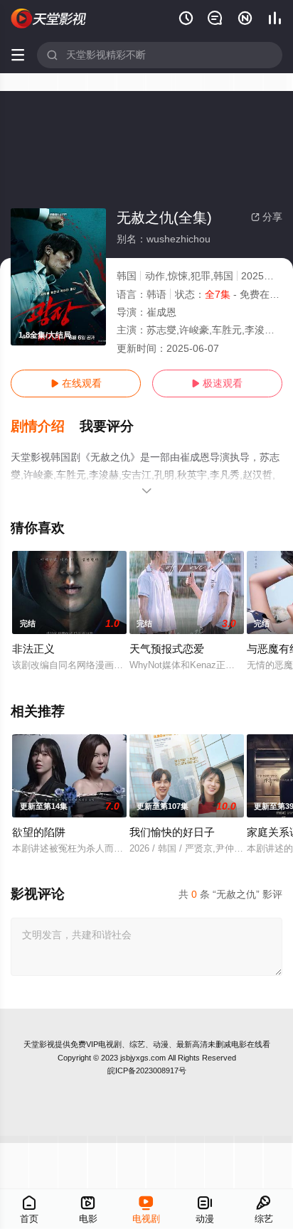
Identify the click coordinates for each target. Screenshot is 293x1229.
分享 (266, 216)
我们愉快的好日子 (172, 832)
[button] (45, 426)
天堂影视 (39, 1044)
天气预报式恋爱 (166, 649)
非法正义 (33, 649)
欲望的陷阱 (38, 832)
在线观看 (76, 383)
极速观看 (217, 383)
